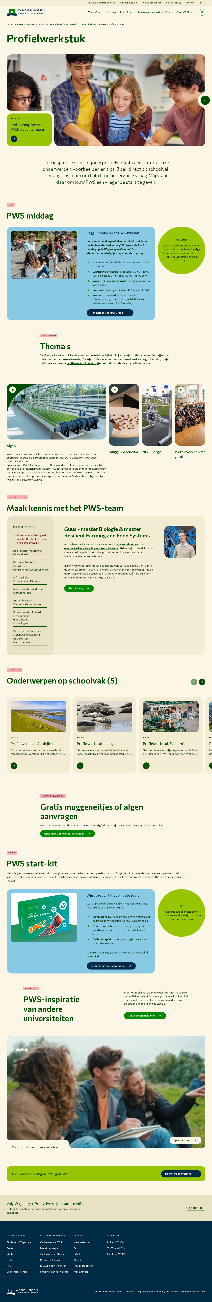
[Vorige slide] (194, 682)
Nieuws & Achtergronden (102, 3)
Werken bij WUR (128, 3)
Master (10, 1254)
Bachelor (11, 1248)
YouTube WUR (115, 1248)
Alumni (77, 1259)
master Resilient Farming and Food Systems (91, 548)
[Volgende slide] (202, 682)
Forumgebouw (115, 280)
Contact (190, 3)
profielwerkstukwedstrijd (83, 363)
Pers (76, 1248)
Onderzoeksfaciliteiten (52, 1254)
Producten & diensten (51, 1259)
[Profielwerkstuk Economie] (146, 765)
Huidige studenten (151, 3)
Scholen (78, 1254)
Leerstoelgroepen (49, 1248)
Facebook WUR (115, 1254)
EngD (9, 1259)
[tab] (30, 539)
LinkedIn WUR (114, 1242)
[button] (56, 433)
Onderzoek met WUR (51, 1242)
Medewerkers (81, 1271)
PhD (9, 1265)
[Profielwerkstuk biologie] (80, 765)
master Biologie (127, 544)
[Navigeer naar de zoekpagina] (202, 12)
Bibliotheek (172, 3)
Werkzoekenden (82, 1242)
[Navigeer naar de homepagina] (26, 12)
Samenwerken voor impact (54, 1271)
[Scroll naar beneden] (205, 100)
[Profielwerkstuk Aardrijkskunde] (14, 765)
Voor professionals (17, 1271)
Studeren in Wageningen (19, 1242)
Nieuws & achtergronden (53, 1265)
